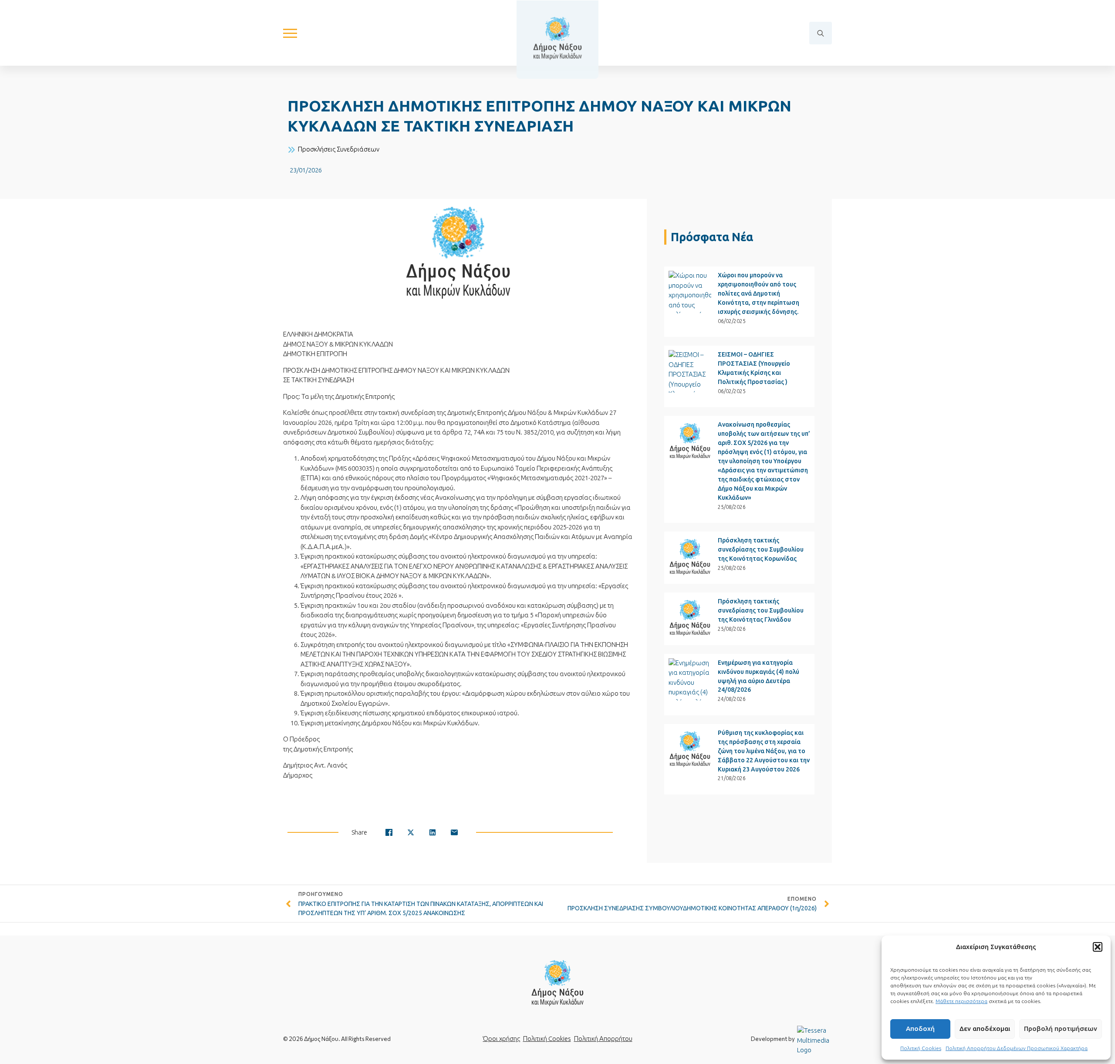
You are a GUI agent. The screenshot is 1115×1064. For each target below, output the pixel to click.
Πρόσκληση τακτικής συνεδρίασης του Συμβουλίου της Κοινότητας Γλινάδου (761, 610)
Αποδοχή (920, 1028)
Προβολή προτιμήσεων (1060, 1028)
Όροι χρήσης (501, 1038)
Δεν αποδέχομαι (985, 1028)
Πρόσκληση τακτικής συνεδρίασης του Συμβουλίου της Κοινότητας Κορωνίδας (761, 549)
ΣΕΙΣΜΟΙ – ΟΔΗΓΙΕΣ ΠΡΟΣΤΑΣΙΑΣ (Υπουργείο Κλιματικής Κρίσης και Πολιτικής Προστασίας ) (754, 368)
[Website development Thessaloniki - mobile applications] (814, 1040)
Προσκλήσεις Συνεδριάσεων (338, 149)
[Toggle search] (820, 33)
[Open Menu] (290, 33)
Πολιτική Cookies (920, 1048)
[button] (1097, 947)
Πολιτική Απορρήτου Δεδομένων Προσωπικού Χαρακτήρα (1017, 1048)
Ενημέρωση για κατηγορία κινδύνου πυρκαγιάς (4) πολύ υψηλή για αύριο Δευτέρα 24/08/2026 (758, 676)
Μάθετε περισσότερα (961, 1001)
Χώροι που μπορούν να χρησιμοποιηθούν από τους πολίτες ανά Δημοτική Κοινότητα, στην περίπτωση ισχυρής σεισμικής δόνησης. (758, 293)
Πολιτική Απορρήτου (603, 1038)
